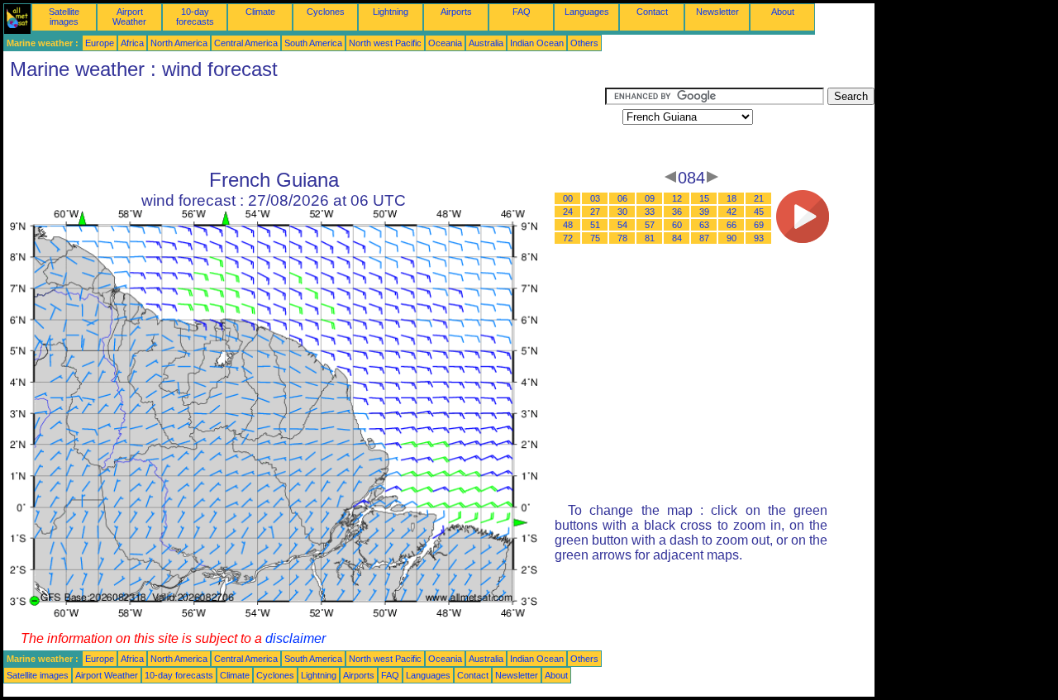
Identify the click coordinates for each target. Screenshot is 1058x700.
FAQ (521, 12)
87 (704, 238)
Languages (587, 12)
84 (677, 238)
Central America (246, 43)
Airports (456, 12)
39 (704, 212)
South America (313, 43)
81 (650, 238)
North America (178, 43)
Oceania (445, 43)
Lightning (390, 12)
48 (568, 225)
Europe (99, 43)
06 (622, 198)
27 (595, 212)
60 (677, 225)
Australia (486, 43)
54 (622, 225)
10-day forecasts (195, 16)
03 (595, 198)
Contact (652, 12)
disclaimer (295, 638)
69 (759, 225)
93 (759, 238)
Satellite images (64, 16)
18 (731, 198)
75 (595, 238)
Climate (260, 12)
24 (568, 212)
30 (622, 212)
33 (650, 212)
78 (622, 238)
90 (731, 238)
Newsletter (717, 12)
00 (568, 198)
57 (650, 225)
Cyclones (326, 12)
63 (704, 225)
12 (677, 198)
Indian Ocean (537, 43)
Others (584, 43)
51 (595, 225)
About (782, 12)
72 (568, 238)
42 (731, 212)
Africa (132, 43)
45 (759, 212)
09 (650, 198)
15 (704, 198)
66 (731, 225)
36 (677, 212)
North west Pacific (385, 43)
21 (759, 198)
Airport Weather (129, 16)
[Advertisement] (304, 125)
